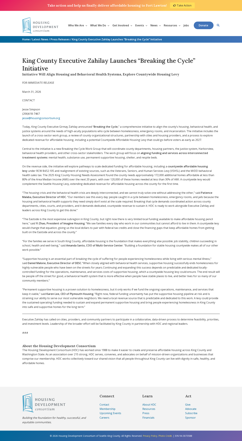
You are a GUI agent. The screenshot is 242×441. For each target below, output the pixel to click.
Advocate (190, 409)
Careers (104, 417)
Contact (104, 404)
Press (145, 413)
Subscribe (191, 413)
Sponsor (190, 417)
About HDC (149, 404)
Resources (148, 409)
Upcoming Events (110, 413)
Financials (148, 417)
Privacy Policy (150, 435)
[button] (85, 25)
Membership (107, 409)
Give (187, 404)
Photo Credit (165, 435)
